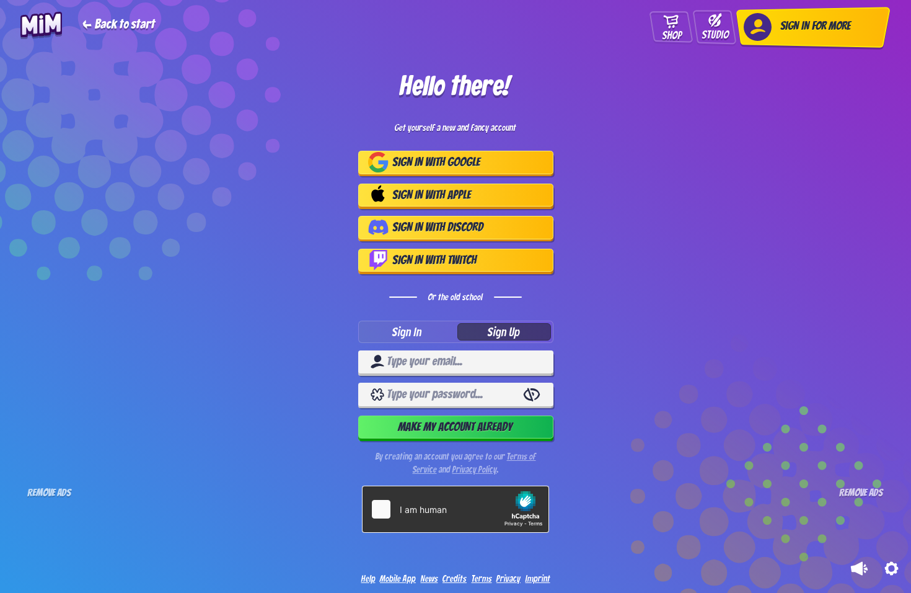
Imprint (538, 579)
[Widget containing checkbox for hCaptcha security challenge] (455, 509)
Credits (454, 579)
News (429, 579)
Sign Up (504, 332)
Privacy (508, 579)
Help (368, 579)
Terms (482, 579)
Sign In (407, 332)
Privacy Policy (474, 470)
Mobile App (398, 579)
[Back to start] (87, 25)
